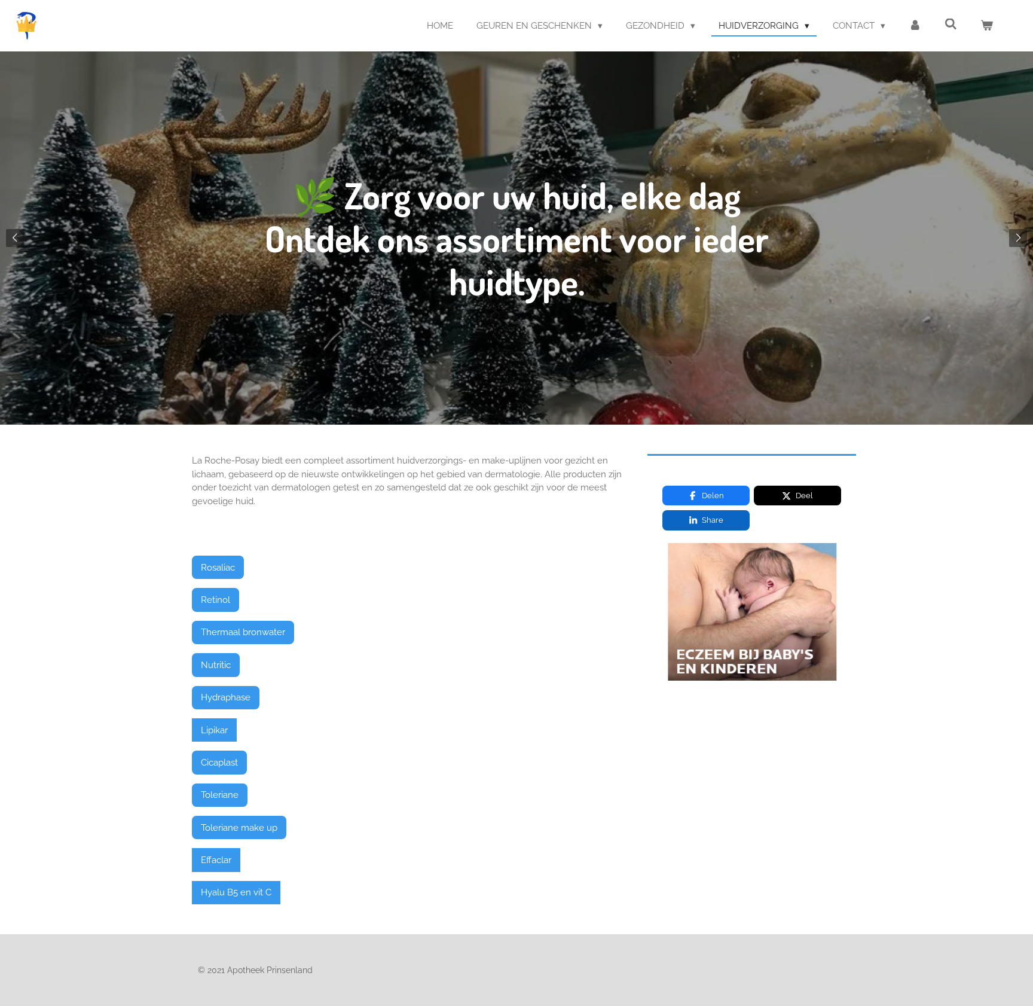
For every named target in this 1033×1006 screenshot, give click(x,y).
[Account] (914, 26)
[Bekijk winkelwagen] (986, 26)
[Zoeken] (950, 24)
